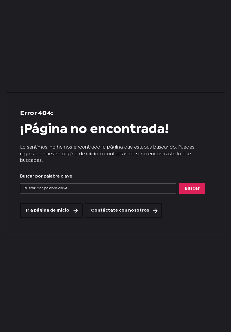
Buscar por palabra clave (46, 175)
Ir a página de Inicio (47, 210)
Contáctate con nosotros (120, 210)
